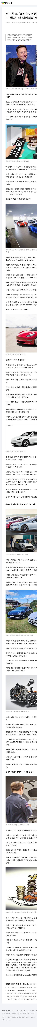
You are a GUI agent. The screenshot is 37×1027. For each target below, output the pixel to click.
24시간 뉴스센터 (21, 1011)
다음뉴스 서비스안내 (7, 1011)
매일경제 (8, 3)
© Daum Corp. (6, 1020)
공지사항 (31, 1011)
